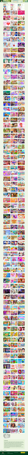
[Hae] (22, 1)
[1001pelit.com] (5, 1)
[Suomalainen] (26, 452)
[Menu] (27, 1)
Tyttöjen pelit (5, 450)
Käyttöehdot (8, 452)
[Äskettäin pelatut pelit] (25, 1)
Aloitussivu (2, 450)
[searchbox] (17, 1)
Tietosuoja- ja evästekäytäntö (10, 453)
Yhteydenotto (23, 452)
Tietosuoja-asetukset (16, 452)
